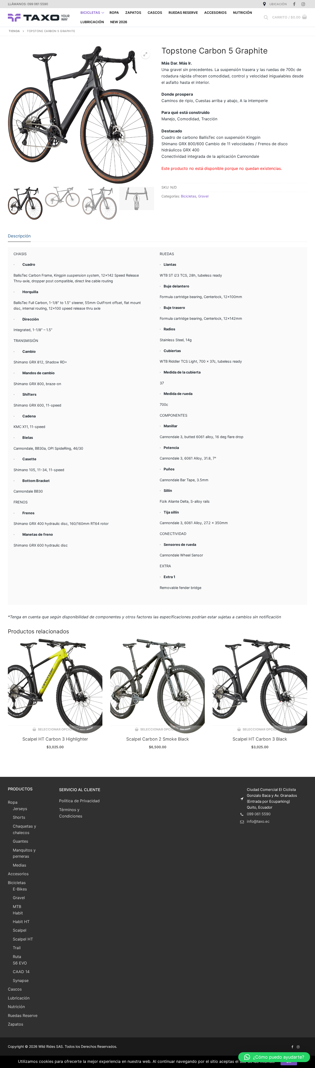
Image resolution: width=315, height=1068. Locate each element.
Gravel (203, 196)
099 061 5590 (258, 814)
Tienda (14, 31)
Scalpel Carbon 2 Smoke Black (157, 739)
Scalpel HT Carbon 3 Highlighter (55, 739)
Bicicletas (188, 196)
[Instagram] (303, 4)
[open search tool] (266, 17)
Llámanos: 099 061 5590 (28, 4)
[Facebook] (294, 4)
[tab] (19, 236)
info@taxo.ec (258, 821)
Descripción (19, 235)
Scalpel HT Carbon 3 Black (260, 739)
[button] (274, 1057)
